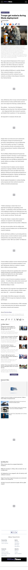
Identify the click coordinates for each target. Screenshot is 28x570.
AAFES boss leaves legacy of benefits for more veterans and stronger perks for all (8, 328)
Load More (14, 374)
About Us (16, 550)
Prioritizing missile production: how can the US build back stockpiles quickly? (17, 402)
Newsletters (17, 543)
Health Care (5, 12)
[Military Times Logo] (8, 1)
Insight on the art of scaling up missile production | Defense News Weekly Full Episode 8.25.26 (13, 398)
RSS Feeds (17, 544)
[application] (14, 389)
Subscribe (17, 541)
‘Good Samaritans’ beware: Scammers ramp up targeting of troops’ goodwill (8, 346)
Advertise (3, 550)
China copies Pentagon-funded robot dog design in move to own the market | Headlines (17, 408)
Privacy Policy (4, 541)
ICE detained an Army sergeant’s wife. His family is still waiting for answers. (14, 474)
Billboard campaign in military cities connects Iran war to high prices (13, 469)
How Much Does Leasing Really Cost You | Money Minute (18, 414)
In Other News (5, 324)
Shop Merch (17, 546)
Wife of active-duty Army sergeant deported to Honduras (12, 464)
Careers (16, 552)
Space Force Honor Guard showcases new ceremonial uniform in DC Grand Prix (13, 478)
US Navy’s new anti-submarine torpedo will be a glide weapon (13, 483)
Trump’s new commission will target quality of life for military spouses (9, 337)
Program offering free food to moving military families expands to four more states (9, 356)
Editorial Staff (4, 555)
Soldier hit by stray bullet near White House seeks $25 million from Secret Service (9, 366)
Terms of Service (4, 543)
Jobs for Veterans (18, 553)
